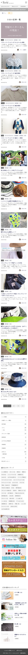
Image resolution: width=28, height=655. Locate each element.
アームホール (19, 501)
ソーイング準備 (22, 477)
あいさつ (15, 482)
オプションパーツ (6, 482)
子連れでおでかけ (19, 493)
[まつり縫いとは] (7, 596)
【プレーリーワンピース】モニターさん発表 (12, 42)
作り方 (4, 474)
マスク (22, 482)
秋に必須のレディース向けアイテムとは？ (12, 170)
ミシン (23, 503)
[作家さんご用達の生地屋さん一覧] (7, 617)
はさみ (4, 477)
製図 (23, 471)
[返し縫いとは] (7, 627)
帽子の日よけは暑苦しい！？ (8, 232)
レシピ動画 (14, 416)
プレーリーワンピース (10, 103)
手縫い (17, 503)
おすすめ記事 (5, 509)
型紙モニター (21, 490)
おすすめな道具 (12, 477)
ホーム (4, 13)
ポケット (12, 471)
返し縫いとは (18, 623)
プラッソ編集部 (23, 49)
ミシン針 (4, 501)
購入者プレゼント (14, 461)
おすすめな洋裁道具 (14, 440)
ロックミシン (5, 506)
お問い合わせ (19, 650)
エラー (4, 493)
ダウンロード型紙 (14, 433)
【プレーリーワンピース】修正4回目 (10, 105)
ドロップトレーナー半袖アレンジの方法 (11, 262)
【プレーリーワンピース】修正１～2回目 (12, 138)
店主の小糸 (24, 82)
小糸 (20, 103)
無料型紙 (14, 454)
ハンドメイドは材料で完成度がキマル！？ (12, 201)
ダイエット (5, 498)
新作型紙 (16, 103)
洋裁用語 (14, 444)
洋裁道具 (20, 474)
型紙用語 (4, 503)
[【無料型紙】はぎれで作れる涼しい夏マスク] (7, 606)
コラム (14, 427)
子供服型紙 (16, 135)
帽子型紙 (6, 198)
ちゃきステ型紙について (9, 650)
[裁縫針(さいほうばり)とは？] (7, 638)
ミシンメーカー (12, 474)
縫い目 (12, 498)
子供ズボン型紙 (6, 487)
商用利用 (14, 437)
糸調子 (11, 503)
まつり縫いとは (18, 592)
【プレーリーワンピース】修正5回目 (10, 73)
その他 (3, 103)
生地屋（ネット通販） (14, 420)
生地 (14, 490)
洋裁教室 (14, 448)
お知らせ (14, 451)
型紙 (18, 471)
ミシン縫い (19, 498)
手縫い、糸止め (6, 485)
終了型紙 (10, 493)
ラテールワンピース (6, 479)
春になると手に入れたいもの (8, 391)
